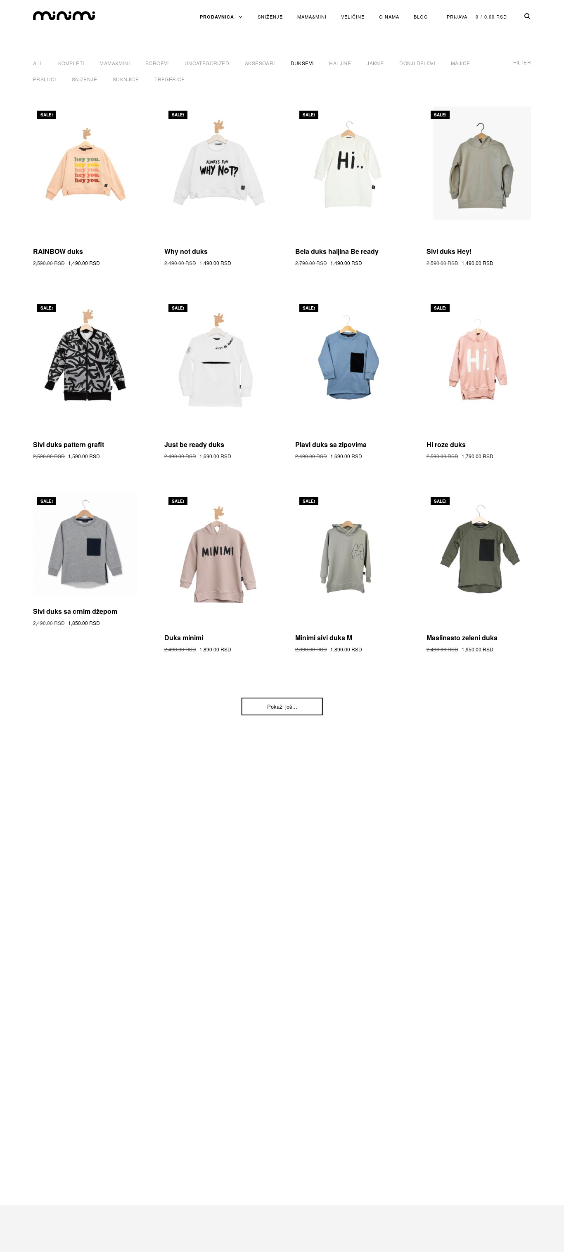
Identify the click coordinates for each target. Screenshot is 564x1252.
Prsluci (44, 79)
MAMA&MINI (312, 16)
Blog (421, 16)
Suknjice (126, 79)
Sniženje (270, 16)
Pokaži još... (282, 706)
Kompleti (71, 62)
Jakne (375, 62)
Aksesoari (260, 62)
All (38, 62)
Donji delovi (417, 62)
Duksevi (302, 62)
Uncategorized (207, 62)
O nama (389, 16)
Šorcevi (157, 62)
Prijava (457, 16)
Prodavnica (217, 17)
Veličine (353, 16)
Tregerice (169, 79)
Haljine (340, 62)
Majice (460, 62)
